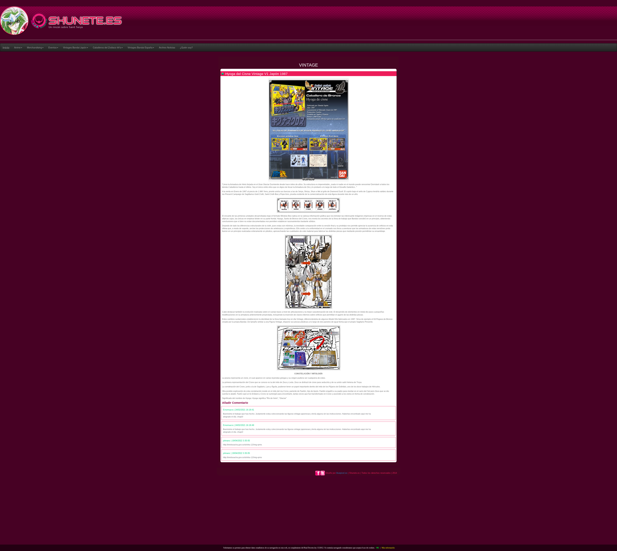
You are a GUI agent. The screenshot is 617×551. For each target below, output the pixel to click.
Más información (388, 548)
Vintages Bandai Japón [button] (74, 47)
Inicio (6, 47)
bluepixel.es (341, 473)
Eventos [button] (52, 47)
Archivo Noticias (167, 47)
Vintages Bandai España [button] (140, 47)
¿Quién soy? (186, 47)
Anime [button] (17, 47)
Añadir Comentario (235, 402)
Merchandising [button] (34, 47)
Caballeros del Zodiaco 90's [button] (107, 47)
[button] (18, 47)
